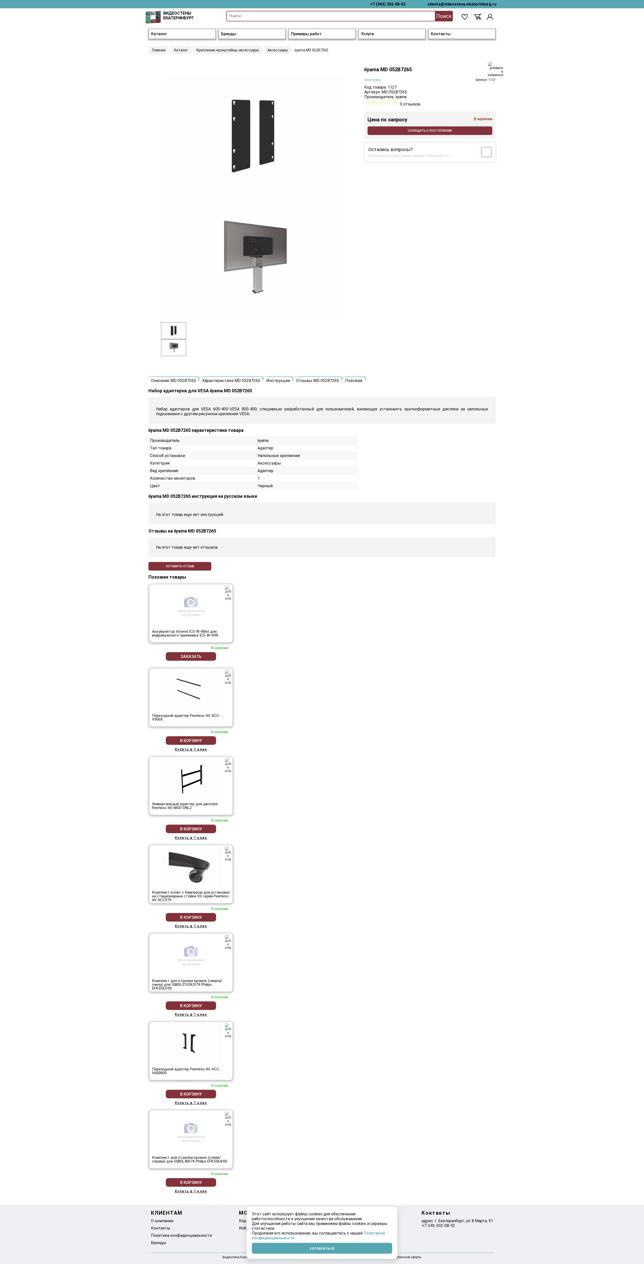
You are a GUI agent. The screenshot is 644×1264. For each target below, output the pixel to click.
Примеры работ (306, 33)
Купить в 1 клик (191, 749)
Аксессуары (372, 80)
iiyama (401, 96)
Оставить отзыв (180, 566)
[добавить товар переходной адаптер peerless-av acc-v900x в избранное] (228, 677)
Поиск (444, 16)
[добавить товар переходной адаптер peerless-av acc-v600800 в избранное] (228, 1030)
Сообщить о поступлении (430, 130)
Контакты (441, 33)
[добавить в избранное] (495, 69)
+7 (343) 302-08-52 (388, 4)
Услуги (367, 33)
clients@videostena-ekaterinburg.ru (462, 4)
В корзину (191, 740)
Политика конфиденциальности (181, 1235)
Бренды (228, 33)
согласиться (322, 1248)
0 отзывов (410, 104)
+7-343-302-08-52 (438, 1225)
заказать (191, 656)
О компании (162, 1220)
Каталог (159, 33)
